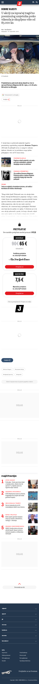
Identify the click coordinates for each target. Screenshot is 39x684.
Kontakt (4, 661)
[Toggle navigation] (2, 2)
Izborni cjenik (23, 655)
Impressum (4, 652)
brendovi (5, 641)
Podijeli (5, 99)
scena (4, 635)
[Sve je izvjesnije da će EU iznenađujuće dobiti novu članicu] (33, 507)
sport (4, 614)
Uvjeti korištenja (23, 652)
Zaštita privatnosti (6, 655)
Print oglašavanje (23, 658)
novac (4, 624)
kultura (4, 630)
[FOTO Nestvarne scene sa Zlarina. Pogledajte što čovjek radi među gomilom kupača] (33, 495)
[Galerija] (19, 54)
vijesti (4, 608)
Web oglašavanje (6, 658)
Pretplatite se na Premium (28, 671)
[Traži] (36, 2)
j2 (2, 619)
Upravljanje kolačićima (25, 661)
